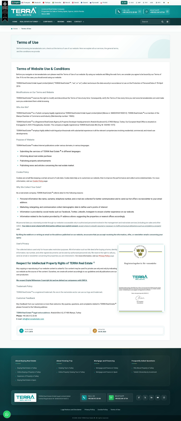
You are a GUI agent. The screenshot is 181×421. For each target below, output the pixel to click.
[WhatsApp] (6, 414)
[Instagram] (164, 397)
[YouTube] (157, 397)
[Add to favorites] (168, 2)
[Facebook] (138, 397)
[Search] (162, 21)
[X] (145, 397)
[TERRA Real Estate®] (25, 397)
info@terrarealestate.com (33, 319)
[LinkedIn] (151, 397)
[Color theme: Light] (164, 2)
